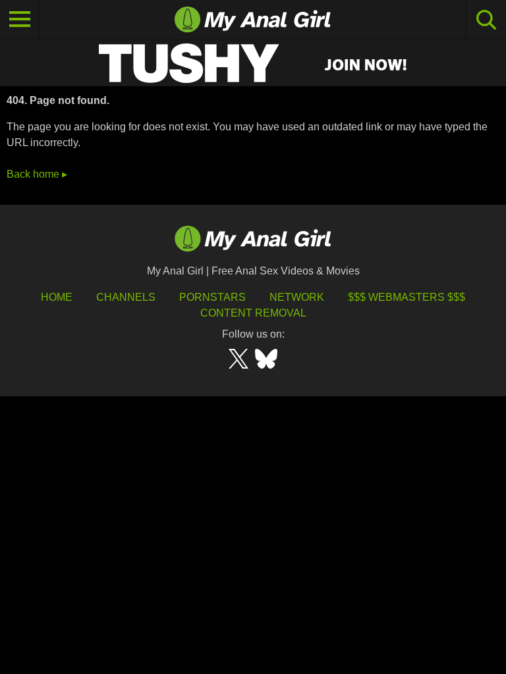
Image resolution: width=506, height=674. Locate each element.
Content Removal (253, 313)
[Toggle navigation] (20, 19)
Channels (125, 297)
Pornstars (212, 297)
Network (296, 297)
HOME (56, 297)
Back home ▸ (37, 174)
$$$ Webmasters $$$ (406, 297)
